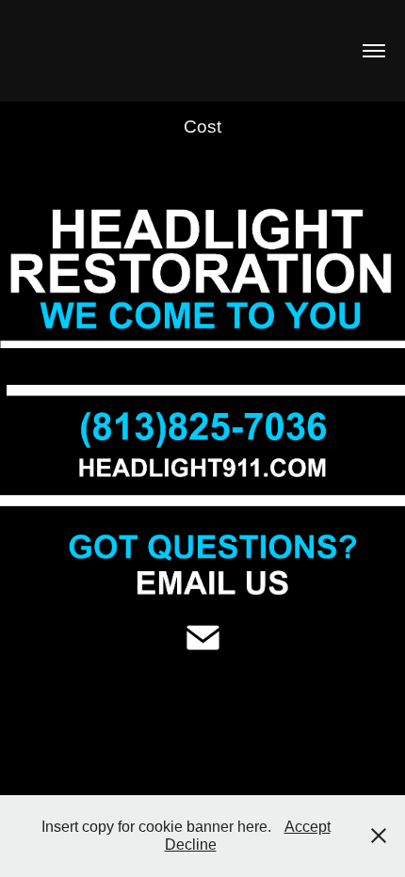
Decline (191, 845)
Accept (307, 827)
